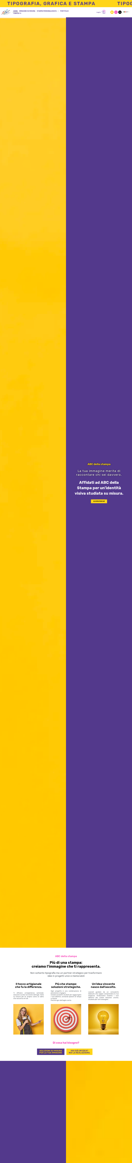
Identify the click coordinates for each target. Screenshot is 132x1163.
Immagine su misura (27, 11)
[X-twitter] (120, 12)
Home (15, 11)
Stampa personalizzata (47, 11)
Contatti (17, 13)
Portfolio (64, 11)
